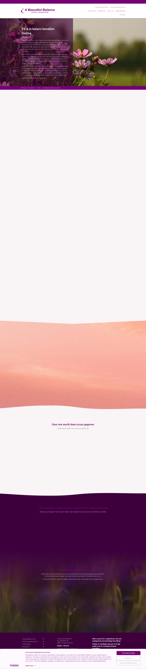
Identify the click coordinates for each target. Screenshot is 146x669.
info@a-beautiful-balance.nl (67, 649)
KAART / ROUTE (63, 646)
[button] (33, 160)
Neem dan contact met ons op (76, 512)
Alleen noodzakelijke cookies (128, 663)
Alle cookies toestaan (128, 653)
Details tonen (29, 665)
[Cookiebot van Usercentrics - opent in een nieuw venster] (14, 665)
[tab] (46, 519)
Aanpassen (127, 658)
